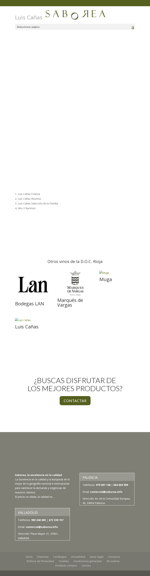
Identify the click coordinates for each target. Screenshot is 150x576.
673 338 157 (55, 520)
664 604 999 (120, 485)
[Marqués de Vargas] (75, 283)
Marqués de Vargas (70, 302)
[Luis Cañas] (33, 320)
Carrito (86, 565)
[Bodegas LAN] (33, 285)
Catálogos (59, 556)
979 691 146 (103, 485)
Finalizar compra (66, 565)
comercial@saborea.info (106, 492)
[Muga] (117, 273)
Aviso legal (96, 556)
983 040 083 (38, 520)
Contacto (114, 556)
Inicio (29, 556)
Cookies (64, 561)
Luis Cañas (26, 326)
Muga (105, 279)
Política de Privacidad (40, 561)
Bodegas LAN (29, 303)
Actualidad (78, 556)
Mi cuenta (113, 561)
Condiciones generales (87, 561)
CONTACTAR (75, 400)
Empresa (42, 556)
